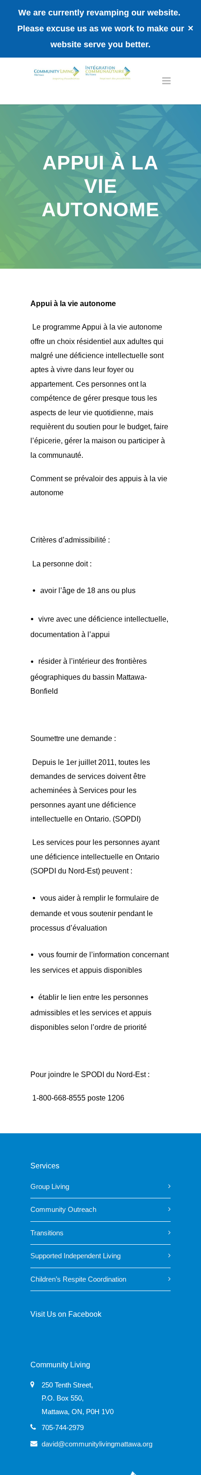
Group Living (49, 1186)
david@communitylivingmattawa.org (97, 1444)
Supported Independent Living (75, 1256)
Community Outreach (63, 1209)
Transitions (47, 1233)
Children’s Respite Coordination (78, 1279)
